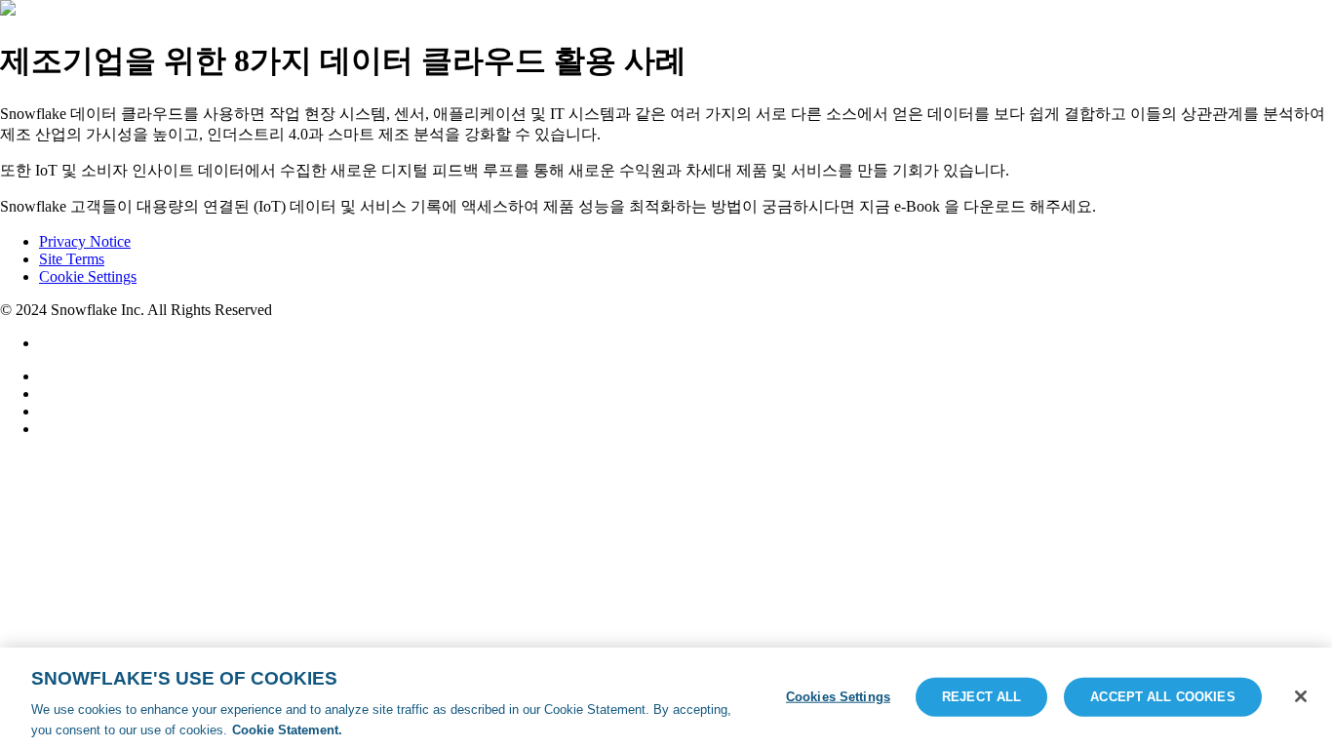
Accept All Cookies (1162, 697)
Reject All (981, 697)
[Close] (1300, 696)
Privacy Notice (85, 241)
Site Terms (71, 259)
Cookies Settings (838, 697)
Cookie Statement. (287, 729)
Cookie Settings (88, 276)
